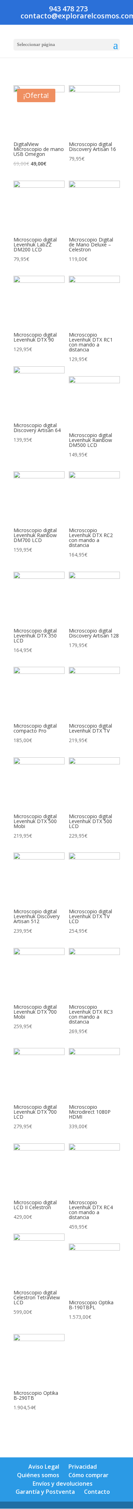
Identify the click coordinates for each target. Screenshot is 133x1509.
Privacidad (82, 1466)
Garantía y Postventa (45, 1492)
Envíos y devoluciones (63, 1483)
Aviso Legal (43, 1466)
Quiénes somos (38, 1475)
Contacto (97, 1492)
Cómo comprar (88, 1475)
